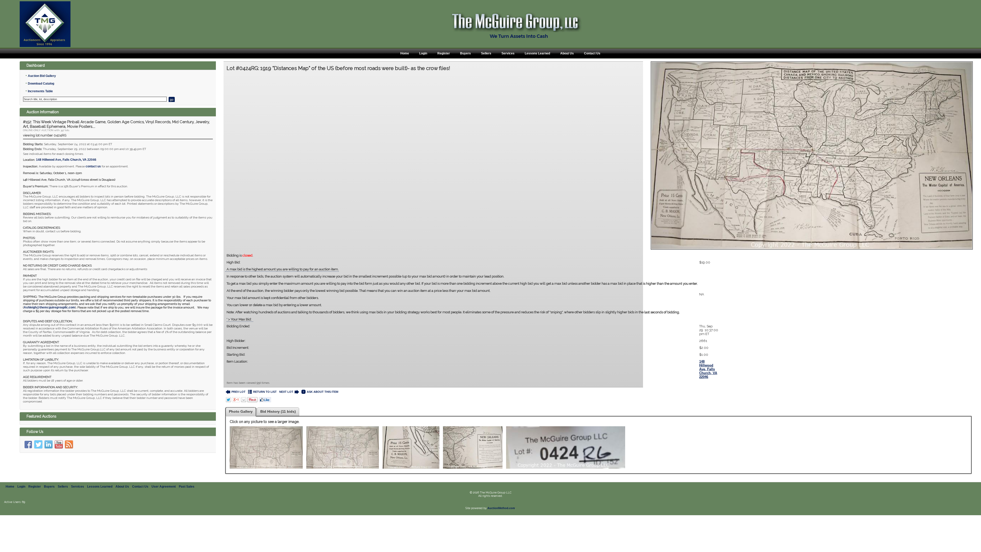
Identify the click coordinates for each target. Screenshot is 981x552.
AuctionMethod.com (501, 508)
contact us (93, 166)
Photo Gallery (241, 411)
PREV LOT (238, 391)
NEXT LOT (286, 391)
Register (443, 53)
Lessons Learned (537, 53)
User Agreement (163, 486)
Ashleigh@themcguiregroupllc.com (49, 307)
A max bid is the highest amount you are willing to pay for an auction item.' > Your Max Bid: (462, 294)
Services (508, 53)
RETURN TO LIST (265, 391)
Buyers (465, 53)
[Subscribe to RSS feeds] (69, 444)
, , (66, 160)
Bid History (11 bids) (278, 411)
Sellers (486, 53)
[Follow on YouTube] (59, 444)
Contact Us (592, 53)
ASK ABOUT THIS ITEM (322, 391)
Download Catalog (41, 83)
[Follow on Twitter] (38, 444)
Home (404, 53)
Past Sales (186, 486)
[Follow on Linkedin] (48, 444)
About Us (567, 53)
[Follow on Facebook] (28, 444)
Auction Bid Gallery (42, 76)
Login (423, 53)
